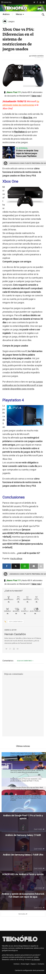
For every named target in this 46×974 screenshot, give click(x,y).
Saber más (36, 96)
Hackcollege (16, 558)
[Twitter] (34, 2)
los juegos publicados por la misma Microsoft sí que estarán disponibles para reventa (22, 385)
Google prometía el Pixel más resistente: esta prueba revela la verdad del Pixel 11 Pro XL (25, 780)
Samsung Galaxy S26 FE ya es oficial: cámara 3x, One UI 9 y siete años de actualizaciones (27, 771)
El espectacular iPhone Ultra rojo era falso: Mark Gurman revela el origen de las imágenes (26, 788)
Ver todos (21, 914)
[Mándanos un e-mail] (18, 649)
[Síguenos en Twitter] (7, 649)
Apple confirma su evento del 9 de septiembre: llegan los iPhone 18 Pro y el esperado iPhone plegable (26, 798)
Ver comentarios (15, 622)
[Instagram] (43, 2)
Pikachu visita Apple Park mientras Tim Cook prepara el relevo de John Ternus (25, 754)
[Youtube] (40, 2)
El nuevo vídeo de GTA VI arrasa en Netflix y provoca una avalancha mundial (25, 763)
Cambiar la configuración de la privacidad (29, 970)
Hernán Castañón (37, 56)
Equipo (33, 964)
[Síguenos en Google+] (10, 649)
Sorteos (16, 964)
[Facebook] (37, 2)
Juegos (11, 21)
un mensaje (36, 959)
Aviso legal (25, 964)
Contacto (41, 964)
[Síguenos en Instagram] (14, 649)
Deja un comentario (24, 661)
